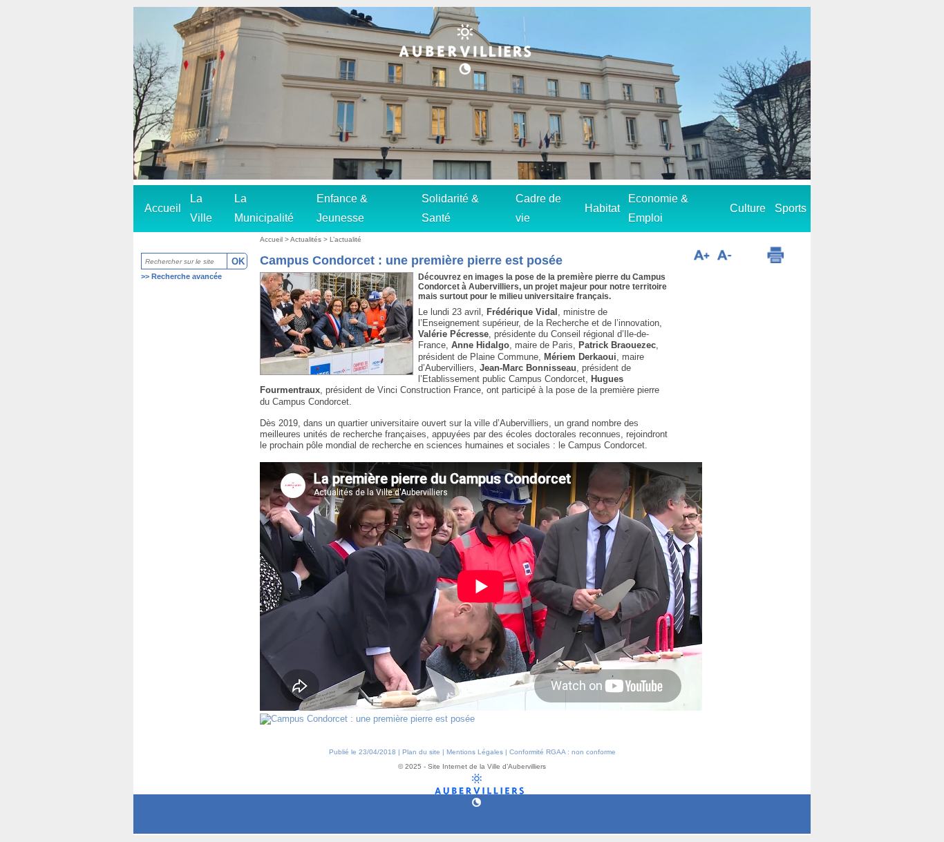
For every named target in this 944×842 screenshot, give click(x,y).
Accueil (162, 208)
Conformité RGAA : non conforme (562, 752)
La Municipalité (264, 208)
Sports (790, 208)
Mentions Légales (474, 752)
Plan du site (421, 752)
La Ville (201, 208)
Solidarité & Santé (450, 208)
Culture (748, 208)
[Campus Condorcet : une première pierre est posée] (367, 719)
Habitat (602, 208)
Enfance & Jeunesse (342, 208)
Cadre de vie (538, 208)
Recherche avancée (186, 276)
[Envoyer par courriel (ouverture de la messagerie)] (748, 257)
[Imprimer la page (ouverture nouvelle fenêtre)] (775, 255)
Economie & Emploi (658, 208)
